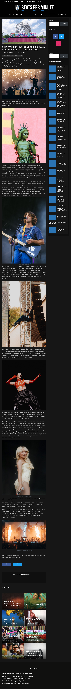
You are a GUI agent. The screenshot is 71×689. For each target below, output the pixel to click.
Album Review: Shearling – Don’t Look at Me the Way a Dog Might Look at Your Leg (62, 86)
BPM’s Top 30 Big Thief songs (62, 217)
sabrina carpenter (40, 555)
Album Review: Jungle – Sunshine (61, 155)
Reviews (12, 14)
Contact (41, 1)
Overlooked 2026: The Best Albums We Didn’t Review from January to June (62, 209)
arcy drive (5, 555)
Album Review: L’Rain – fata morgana (61, 172)
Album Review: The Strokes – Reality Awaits (61, 146)
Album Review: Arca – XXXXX (61, 112)
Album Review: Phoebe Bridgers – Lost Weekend (62, 163)
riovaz (33, 555)
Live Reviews (14, 55)
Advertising (33, 1)
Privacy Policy (13, 1)
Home (6, 14)
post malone (20, 555)
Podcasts (38, 14)
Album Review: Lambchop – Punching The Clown (61, 76)
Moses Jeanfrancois (10, 52)
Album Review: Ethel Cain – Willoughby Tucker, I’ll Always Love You (62, 199)
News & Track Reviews (27, 14)
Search (51, 20)
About (5, 1)
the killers (17, 557)
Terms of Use (23, 1)
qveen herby (27, 555)
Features (19, 14)
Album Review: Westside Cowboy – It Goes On (61, 68)
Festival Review (6, 55)
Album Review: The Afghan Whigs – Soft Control (61, 95)
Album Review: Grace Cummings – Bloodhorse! (62, 138)
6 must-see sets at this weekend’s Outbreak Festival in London (62, 190)
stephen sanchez (7, 557)
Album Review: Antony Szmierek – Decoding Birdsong (62, 121)
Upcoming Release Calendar (49, 14)
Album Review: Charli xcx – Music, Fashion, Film (61, 129)
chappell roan (12, 555)
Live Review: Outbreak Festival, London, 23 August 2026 (61, 180)
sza (13, 557)
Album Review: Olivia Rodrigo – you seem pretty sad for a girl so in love (62, 104)
